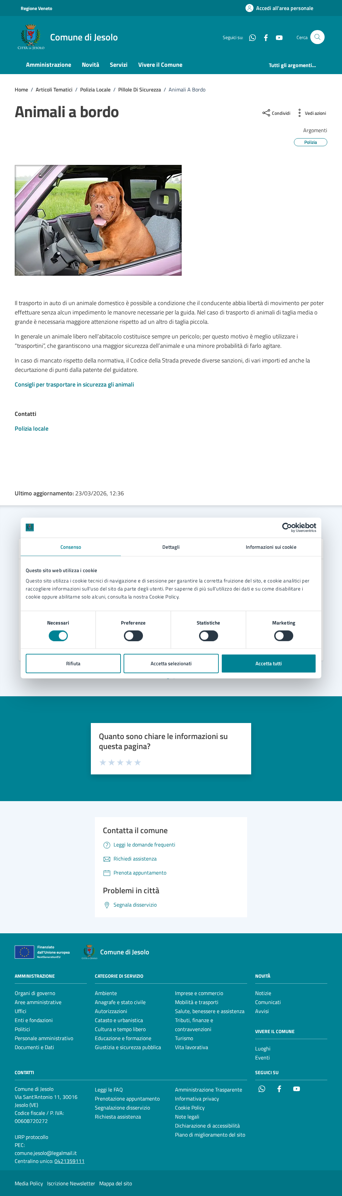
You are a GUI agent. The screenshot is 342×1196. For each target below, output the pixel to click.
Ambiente (106, 993)
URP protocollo (31, 1137)
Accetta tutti (268, 663)
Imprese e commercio (199, 993)
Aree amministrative (38, 1002)
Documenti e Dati (34, 1047)
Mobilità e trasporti (196, 1002)
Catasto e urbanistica (119, 1020)
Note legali (187, 1117)
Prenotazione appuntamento (127, 1099)
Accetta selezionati (171, 663)
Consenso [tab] (70, 546)
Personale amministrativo (44, 1038)
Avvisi (262, 1011)
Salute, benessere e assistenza (209, 1011)
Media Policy (29, 1183)
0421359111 (69, 1161)
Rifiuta (73, 663)
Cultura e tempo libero (120, 1029)
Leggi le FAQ (109, 1090)
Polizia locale (31, 428)
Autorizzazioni (111, 1011)
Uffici (20, 1011)
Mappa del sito (115, 1183)
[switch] (133, 635)
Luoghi (263, 1048)
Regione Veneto (36, 8)
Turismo (184, 1038)
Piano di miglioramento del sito (210, 1135)
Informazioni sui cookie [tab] (271, 546)
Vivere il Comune (160, 64)
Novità (90, 64)
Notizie (263, 993)
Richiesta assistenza (118, 1117)
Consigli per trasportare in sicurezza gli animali (74, 384)
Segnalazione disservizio (122, 1108)
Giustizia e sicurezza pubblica (128, 1047)
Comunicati (268, 1002)
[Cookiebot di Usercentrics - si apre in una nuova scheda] (287, 527)
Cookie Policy (190, 1108)
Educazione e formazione (123, 1038)
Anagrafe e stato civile (120, 1002)
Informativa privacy (197, 1099)
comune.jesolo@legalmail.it (46, 1153)
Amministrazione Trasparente (208, 1090)
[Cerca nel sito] (317, 37)
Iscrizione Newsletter (71, 1183)
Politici (22, 1029)
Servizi (119, 64)
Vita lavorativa (191, 1047)
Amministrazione (48, 64)
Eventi (262, 1057)
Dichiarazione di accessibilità (207, 1126)
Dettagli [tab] (171, 546)
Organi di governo (35, 993)
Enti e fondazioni (34, 1020)
